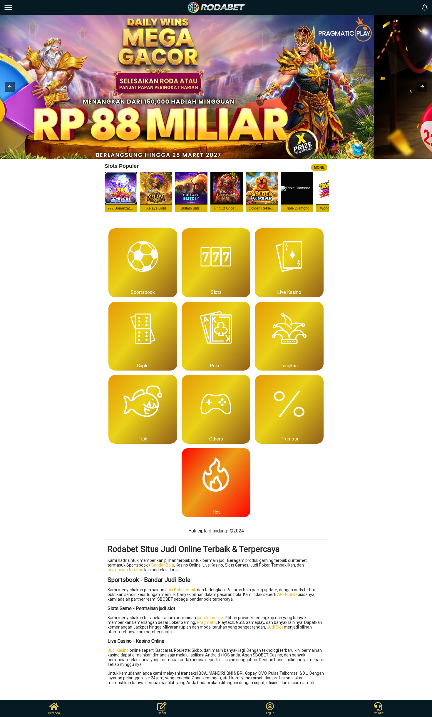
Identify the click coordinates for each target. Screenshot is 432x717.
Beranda (54, 713)
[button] (10, 87)
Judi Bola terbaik (180, 589)
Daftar (162, 713)
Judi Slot (275, 627)
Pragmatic (206, 622)
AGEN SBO (287, 594)
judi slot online (210, 617)
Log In (270, 713)
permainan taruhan (125, 569)
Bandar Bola (162, 565)
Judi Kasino (118, 650)
